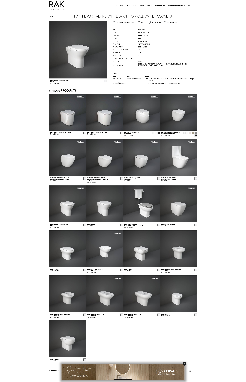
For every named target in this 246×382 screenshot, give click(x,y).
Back (51, 16)
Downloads (132, 6)
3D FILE (143, 22)
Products (119, 6)
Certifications (172, 22)
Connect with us (146, 6)
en (189, 6)
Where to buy (160, 6)
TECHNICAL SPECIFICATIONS (125, 22)
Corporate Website (175, 6)
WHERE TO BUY (156, 22)
